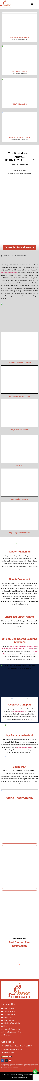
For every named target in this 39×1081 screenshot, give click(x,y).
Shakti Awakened (19, 579)
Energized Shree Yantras (20, 616)
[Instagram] (6, 1060)
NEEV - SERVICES (19, 71)
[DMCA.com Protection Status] (6, 1057)
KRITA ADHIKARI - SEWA (19, 38)
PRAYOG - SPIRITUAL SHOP (19, 137)
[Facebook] (2, 1060)
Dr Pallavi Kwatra (8, 1075)
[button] (32, 4)
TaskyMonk (23, 1077)
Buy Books (19, 465)
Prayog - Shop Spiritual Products (19, 396)
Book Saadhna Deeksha (19, 499)
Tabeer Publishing (20, 551)
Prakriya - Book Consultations (19, 430)
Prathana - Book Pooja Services (19, 363)
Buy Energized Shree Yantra (19, 533)
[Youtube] (10, 1060)
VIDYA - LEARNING (19, 104)
